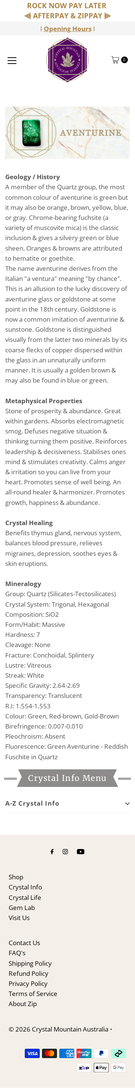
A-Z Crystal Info (32, 803)
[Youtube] (80, 851)
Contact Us (24, 942)
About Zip (23, 1003)
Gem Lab (22, 907)
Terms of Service (33, 993)
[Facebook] (52, 851)
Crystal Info (25, 887)
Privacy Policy (28, 983)
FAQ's (17, 952)
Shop (16, 877)
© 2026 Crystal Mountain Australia (58, 1029)
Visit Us (19, 917)
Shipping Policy (30, 963)
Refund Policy (28, 973)
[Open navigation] (12, 60)
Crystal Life (25, 897)
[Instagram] (65, 851)
